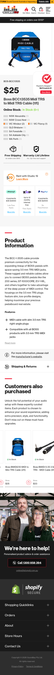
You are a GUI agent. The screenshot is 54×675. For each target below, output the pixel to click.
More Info (11, 212)
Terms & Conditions (34, 666)
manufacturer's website (29, 356)
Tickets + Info (44, 2)
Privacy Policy (17, 666)
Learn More (22, 179)
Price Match (46, 92)
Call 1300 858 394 (29, 562)
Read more (10, 343)
